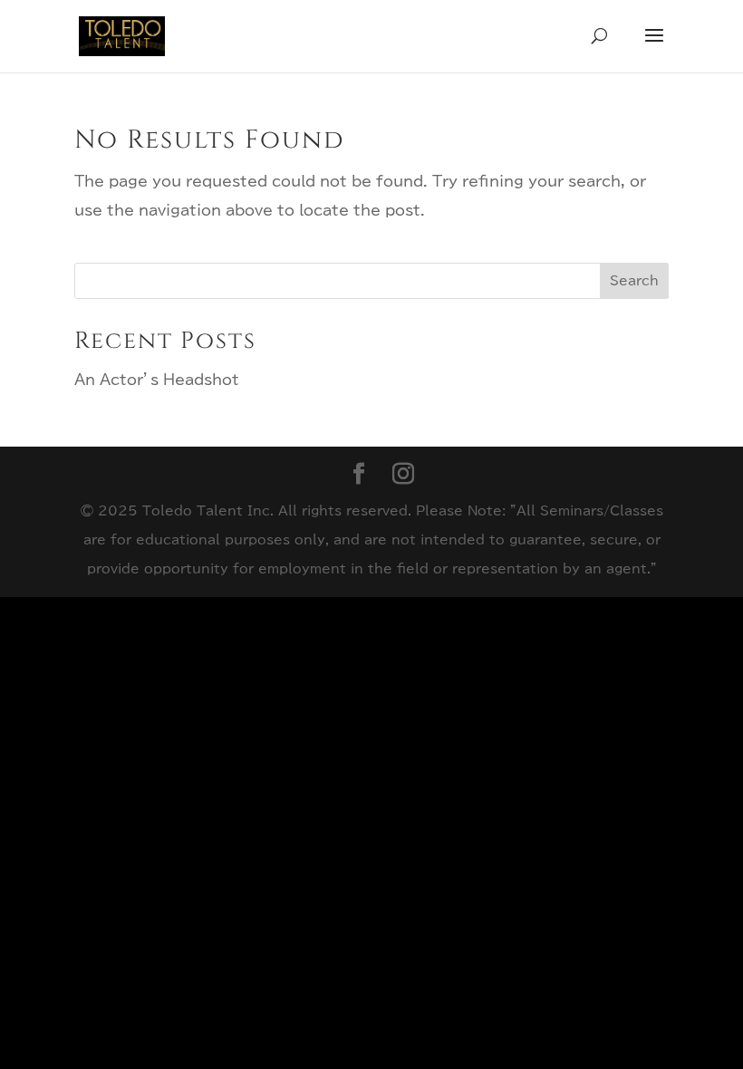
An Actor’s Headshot (156, 379)
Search (634, 280)
